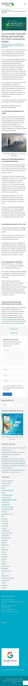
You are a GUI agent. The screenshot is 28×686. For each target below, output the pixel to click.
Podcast (4, 563)
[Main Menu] (25, 4)
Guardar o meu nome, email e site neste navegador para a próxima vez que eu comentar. (13, 387)
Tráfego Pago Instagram (8, 578)
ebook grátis (6, 634)
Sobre (3, 628)
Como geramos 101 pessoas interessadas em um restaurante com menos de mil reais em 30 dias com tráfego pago (14, 465)
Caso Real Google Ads (7, 480)
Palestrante (5, 556)
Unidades (3, 640)
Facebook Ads (5, 502)
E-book (4, 492)
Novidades (4, 554)
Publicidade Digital (6, 571)
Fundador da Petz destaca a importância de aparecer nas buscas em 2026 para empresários (13, 454)
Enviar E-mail (4, 613)
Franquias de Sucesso (7, 514)
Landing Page (5, 535)
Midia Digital (5, 549)
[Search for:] (14, 405)
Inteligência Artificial (7, 533)
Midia (3, 547)
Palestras (4, 559)
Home (3, 626)
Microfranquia (5, 545)
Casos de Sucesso (6, 483)
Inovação (4, 528)
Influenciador (5, 526)
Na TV (4, 638)
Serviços (3, 630)
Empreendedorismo (17, 44)
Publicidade (5, 568)
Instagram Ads (5, 530)
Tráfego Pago (5, 575)
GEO (3, 516)
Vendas (3, 582)
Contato (3, 644)
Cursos (3, 488)
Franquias (4, 511)
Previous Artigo (14, 329)
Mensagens (5, 540)
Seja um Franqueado (6, 617)
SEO (3, 573)
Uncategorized (5, 580)
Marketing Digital (6, 537)
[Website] (14, 381)
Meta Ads (4, 542)
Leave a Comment (6, 44)
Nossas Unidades (5, 615)
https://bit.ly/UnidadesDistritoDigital (11, 319)
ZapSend (4, 587)
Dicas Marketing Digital (8, 490)
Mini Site (4, 552)
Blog (2, 642)
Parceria (4, 561)
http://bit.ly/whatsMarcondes (16, 323)
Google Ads (5, 521)
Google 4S (4, 518)
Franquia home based (7, 506)
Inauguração (5, 523)
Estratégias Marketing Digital (9, 45)
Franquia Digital (6, 504)
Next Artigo (14, 333)
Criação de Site (5, 485)
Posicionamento (6, 566)
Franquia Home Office (7, 509)
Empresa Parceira (6, 497)
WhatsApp (20, 45)
